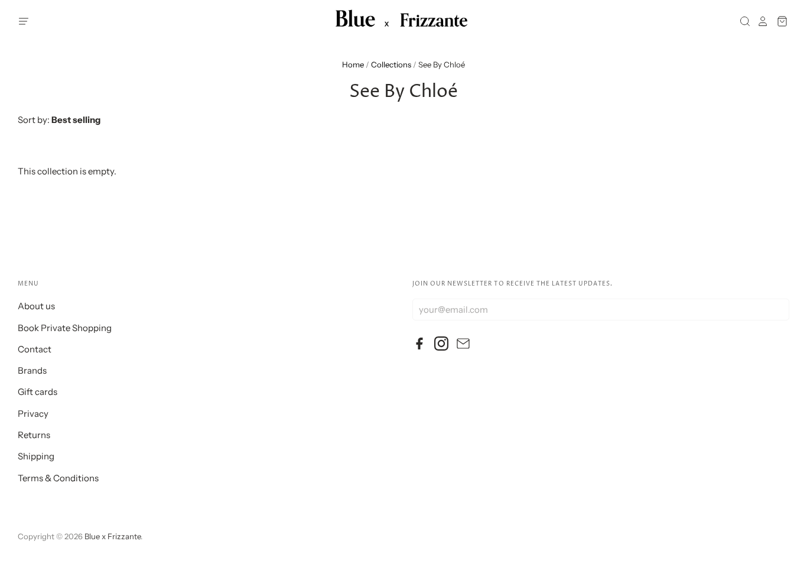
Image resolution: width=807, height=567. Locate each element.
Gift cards (37, 391)
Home (353, 64)
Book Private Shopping (65, 327)
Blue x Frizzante (112, 536)
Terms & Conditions (58, 478)
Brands (32, 370)
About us (36, 306)
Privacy (33, 413)
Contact (34, 349)
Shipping (36, 456)
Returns (34, 434)
